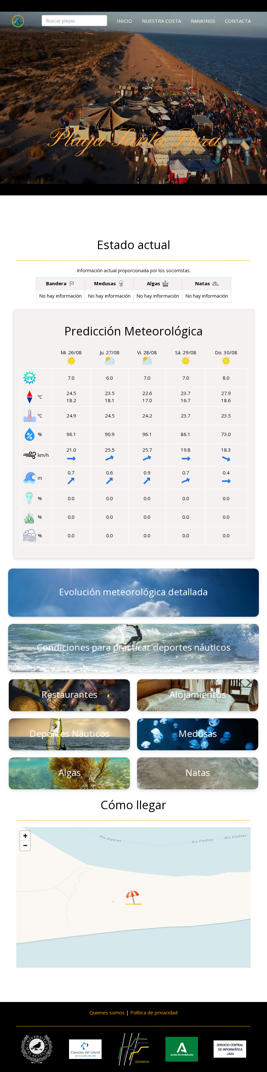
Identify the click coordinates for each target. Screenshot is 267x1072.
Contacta (238, 21)
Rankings (203, 21)
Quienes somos (107, 1012)
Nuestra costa (161, 21)
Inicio (124, 21)
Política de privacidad (153, 1012)
